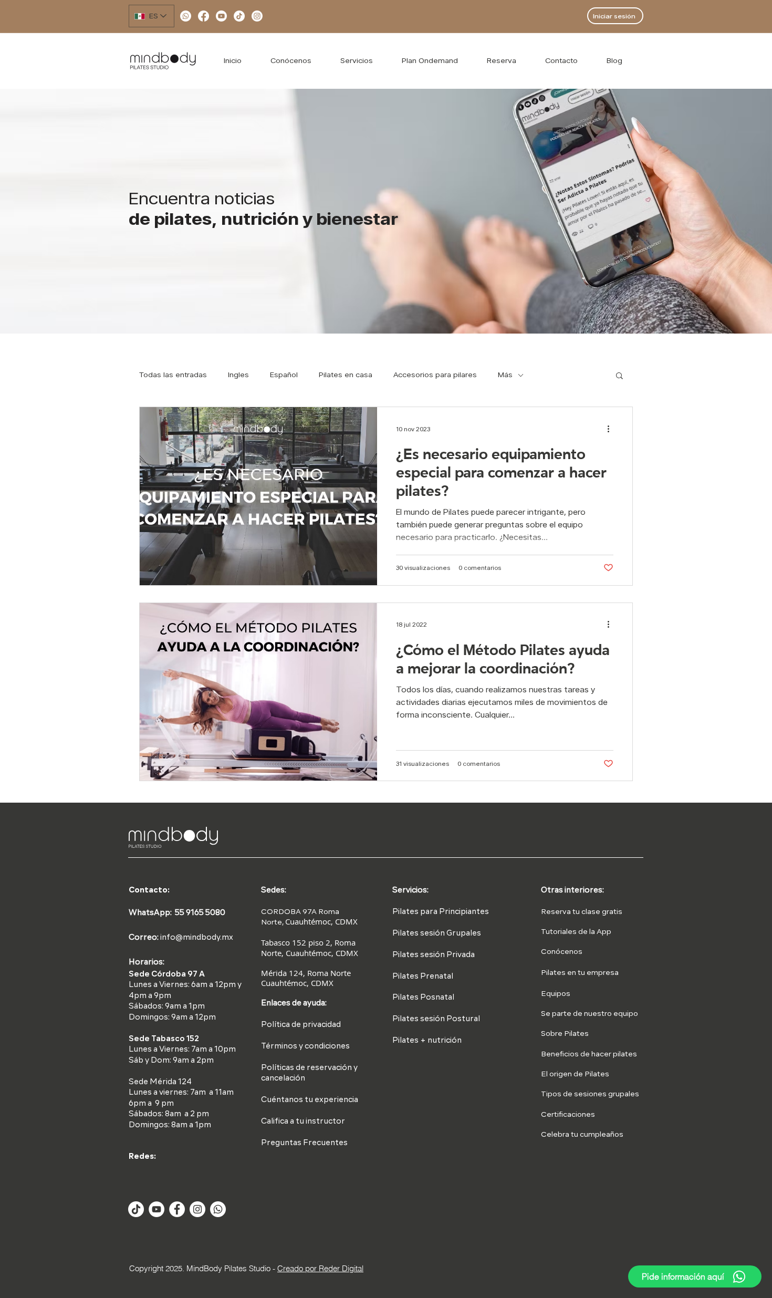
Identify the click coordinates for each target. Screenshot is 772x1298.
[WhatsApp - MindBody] (218, 1209)
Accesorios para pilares (435, 374)
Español (284, 374)
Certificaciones (568, 1114)
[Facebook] (203, 16)
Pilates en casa (345, 374)
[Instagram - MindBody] (197, 1209)
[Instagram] (257, 16)
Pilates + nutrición (427, 1041)
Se (545, 1013)
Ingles (238, 374)
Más (505, 374)
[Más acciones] (612, 428)
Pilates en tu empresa (580, 973)
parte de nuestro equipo (594, 1013)
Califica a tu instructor (303, 1122)
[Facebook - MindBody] (177, 1209)
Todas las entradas (173, 374)
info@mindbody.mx (196, 938)
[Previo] (74, 211)
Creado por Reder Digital (320, 1268)
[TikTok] (239, 16)
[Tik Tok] (136, 1209)
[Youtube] (221, 16)
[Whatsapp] (185, 16)
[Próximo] (697, 211)
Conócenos (561, 952)
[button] (619, 376)
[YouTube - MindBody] (156, 1209)
